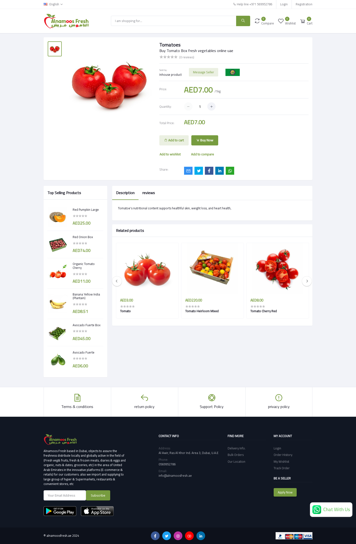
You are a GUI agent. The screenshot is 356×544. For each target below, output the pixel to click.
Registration (304, 4)
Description (125, 192)
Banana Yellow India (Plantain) (86, 296)
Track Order (282, 468)
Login (284, 4)
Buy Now (206, 140)
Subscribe (98, 495)
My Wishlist (281, 461)
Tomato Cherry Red (263, 311)
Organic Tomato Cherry (84, 266)
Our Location (236, 461)
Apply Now (285, 492)
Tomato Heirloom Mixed (202, 311)
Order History (283, 455)
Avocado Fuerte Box (87, 325)
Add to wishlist (170, 154)
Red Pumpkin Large (86, 210)
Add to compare (202, 154)
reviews (148, 192)
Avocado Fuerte (83, 353)
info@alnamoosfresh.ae (175, 475)
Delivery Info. (237, 448)
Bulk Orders (236, 455)
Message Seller (203, 72)
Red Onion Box (83, 237)
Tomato (125, 311)
